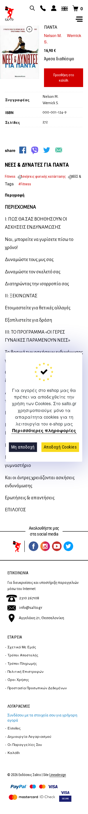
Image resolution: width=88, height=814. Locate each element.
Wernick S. (50, 103)
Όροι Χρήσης (18, 679)
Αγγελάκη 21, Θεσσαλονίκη (41, 617)
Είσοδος (14, 728)
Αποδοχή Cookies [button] (60, 447)
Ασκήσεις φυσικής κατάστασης (43, 176)
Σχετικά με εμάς (22, 647)
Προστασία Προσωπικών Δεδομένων (37, 688)
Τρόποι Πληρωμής (22, 663)
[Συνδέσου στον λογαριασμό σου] (53, 8)
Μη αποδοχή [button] (23, 447)
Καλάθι (14, 752)
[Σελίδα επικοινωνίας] (42, 8)
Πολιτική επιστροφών (26, 671)
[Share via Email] (59, 150)
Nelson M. (53, 35)
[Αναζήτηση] (31, 8)
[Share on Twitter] (47, 150)
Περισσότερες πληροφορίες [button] (44, 430)
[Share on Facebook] (23, 150)
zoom (29, 29)
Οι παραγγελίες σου (25, 744)
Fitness (10, 176)
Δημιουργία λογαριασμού (29, 736)
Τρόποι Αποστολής (23, 655)
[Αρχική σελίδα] (9, 13)
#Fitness (24, 184)
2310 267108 (29, 598)
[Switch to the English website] (64, 8)
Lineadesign (57, 775)
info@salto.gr (30, 607)
